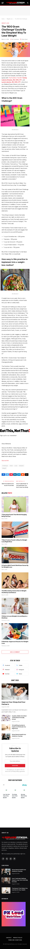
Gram (11, 465)
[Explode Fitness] (16, 3)
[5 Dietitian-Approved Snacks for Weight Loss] (15, 631)
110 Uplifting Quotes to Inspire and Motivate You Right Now (19, 726)
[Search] (27, 3)
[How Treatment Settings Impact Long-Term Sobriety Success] (6, 880)
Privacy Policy (15, 771)
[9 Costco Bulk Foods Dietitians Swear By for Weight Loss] (15, 555)
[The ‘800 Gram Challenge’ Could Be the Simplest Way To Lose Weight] (15, 49)
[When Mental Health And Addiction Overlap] (6, 737)
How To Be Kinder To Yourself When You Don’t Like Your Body (22, 485)
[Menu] (3, 3)
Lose (16, 465)
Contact (9, 937)
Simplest (21, 465)
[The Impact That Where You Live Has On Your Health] (6, 890)
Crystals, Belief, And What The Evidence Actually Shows (19, 717)
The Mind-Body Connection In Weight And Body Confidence (14, 591)
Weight (4, 468)
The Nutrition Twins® (15, 78)
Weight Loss (5, 23)
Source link (5, 460)
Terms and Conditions (15, 940)
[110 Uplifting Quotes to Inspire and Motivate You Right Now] (6, 727)
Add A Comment (15, 652)
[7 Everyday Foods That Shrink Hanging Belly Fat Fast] (15, 504)
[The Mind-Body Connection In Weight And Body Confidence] (15, 580)
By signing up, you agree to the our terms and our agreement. (15, 770)
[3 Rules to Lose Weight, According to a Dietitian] (15, 606)
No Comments (15, 39)
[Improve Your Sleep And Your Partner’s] (15, 691)
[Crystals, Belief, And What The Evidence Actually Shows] (6, 718)
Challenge (5, 465)
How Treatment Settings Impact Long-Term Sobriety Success (20, 880)
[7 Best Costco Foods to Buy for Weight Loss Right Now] (15, 530)
